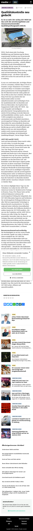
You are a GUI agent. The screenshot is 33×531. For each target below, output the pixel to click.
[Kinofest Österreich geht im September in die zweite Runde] (6, 408)
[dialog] (16, 265)
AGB (9, 524)
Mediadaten (24, 524)
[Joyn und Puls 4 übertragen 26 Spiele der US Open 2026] (6, 395)
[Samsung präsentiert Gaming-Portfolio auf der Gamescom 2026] (6, 433)
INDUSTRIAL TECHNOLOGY (7, 7)
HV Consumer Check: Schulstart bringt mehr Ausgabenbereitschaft (21, 369)
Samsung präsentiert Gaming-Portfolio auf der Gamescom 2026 (20, 433)
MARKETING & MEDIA (16, 378)
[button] (16, 277)
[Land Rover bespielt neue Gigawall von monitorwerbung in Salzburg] (6, 421)
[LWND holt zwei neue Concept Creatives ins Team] (6, 382)
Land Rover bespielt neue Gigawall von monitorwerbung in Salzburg (21, 420)
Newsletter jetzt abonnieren (16, 511)
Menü (31, 2)
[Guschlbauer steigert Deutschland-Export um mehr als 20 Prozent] (6, 331)
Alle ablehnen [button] (17, 274)
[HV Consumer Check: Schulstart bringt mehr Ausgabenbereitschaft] (6, 370)
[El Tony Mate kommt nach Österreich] (6, 357)
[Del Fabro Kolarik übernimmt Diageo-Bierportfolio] (6, 344)
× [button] (29, 252)
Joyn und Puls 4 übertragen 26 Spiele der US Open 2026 (21, 394)
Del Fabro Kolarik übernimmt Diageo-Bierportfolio (21, 343)
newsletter (8, 502)
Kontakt (16, 526)
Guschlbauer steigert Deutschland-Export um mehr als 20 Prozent (19, 331)
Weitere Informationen (9, 265)
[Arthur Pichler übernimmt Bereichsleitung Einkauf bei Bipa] (6, 319)
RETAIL (13, 314)
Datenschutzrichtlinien (24, 519)
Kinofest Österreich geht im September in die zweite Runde (21, 407)
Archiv (8, 519)
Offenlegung (9, 521)
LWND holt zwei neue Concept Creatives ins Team (20, 381)
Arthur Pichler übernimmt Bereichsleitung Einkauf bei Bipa (21, 318)
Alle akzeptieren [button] (17, 269)
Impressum (24, 521)
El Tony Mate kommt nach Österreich (20, 356)
